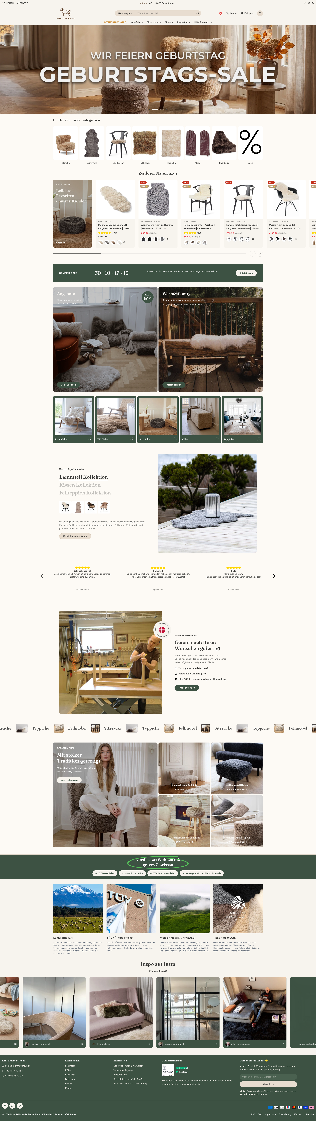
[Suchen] (197, 13)
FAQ (260, 1114)
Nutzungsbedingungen (283, 1091)
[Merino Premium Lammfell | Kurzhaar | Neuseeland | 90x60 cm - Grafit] (290, 239)
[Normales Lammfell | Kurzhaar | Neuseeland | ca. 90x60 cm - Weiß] (198, 242)
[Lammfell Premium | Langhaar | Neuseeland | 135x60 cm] (78, 507)
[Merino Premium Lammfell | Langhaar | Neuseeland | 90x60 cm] (104, 507)
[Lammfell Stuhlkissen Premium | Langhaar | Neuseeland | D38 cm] (243, 199)
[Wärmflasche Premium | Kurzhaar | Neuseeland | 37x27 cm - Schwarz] (149, 239)
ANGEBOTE (22, 3)
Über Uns (309, 1114)
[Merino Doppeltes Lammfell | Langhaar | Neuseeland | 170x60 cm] (115, 199)
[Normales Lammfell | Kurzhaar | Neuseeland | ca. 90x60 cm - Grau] (204, 242)
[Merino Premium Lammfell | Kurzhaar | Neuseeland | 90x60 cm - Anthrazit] (271, 239)
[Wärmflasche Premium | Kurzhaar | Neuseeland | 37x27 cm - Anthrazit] (143, 239)
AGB (253, 1114)
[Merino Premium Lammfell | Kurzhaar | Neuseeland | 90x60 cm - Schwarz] (277, 239)
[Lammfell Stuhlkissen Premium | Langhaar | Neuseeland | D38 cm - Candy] (247, 239)
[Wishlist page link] (220, 13)
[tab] (83, 477)
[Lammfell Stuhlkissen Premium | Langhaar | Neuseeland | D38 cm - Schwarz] (235, 239)
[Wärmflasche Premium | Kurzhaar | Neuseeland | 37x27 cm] (158, 199)
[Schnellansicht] (131, 185)
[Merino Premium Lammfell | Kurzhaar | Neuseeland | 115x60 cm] (91, 507)
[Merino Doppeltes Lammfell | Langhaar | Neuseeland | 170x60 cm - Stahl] (107, 242)
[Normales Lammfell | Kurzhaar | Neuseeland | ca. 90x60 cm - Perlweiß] (186, 242)
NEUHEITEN (8, 3)
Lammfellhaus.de (18, 1114)
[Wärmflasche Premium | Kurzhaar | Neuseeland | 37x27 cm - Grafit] (162, 239)
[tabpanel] (102, 520)
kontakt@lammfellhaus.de (17, 1066)
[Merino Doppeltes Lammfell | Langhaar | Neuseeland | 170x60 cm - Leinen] (100, 242)
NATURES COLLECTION (150, 221)
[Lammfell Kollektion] (207, 503)
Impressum (270, 1114)
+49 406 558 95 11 (14, 1070)
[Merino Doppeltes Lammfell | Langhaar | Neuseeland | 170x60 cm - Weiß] (119, 242)
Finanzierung (285, 1114)
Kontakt (298, 1114)
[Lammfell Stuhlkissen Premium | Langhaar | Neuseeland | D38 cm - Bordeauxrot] (241, 239)
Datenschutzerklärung (255, 1094)
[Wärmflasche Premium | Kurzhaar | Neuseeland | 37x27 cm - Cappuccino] (155, 239)
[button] (152, 109)
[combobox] (158, 13)
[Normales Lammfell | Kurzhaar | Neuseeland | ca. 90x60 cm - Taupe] (192, 242)
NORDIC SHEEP (104, 221)
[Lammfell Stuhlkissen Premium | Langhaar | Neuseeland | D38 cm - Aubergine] (229, 239)
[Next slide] (166, 109)
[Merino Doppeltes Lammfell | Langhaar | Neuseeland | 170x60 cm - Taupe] (113, 242)
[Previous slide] (149, 109)
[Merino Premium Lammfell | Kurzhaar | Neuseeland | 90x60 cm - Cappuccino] (284, 239)
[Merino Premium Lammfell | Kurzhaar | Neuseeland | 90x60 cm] (286, 199)
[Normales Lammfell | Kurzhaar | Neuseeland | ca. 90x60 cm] (200, 199)
